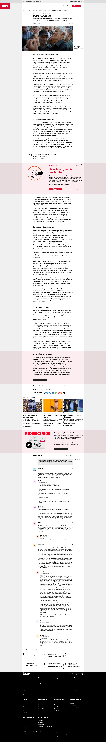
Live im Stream (57, 706)
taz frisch (40, 704)
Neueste (67, 455)
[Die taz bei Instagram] (82, 674)
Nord (24, 693)
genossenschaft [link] (73, 1)
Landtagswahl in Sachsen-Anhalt (44, 686)
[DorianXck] (34, 469)
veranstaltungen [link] (29, 1)
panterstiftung (73, 689)
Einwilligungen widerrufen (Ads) (61, 736)
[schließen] (82, 165)
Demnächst (56, 703)
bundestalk (25, 703)
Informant (56, 734)
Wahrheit (25, 695)
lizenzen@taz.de (31, 733)
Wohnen (40, 689)
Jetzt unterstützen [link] (40, 380)
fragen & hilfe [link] (38, 1)
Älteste (71, 455)
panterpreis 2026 (73, 691)
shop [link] (34, 1)
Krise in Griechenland (40, 10)
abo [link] (69, 1)
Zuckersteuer (41, 681)
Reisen (24, 721)
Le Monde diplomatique (75, 707)
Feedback (40, 720)
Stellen (55, 687)
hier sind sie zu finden (47, 463)
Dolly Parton (41, 691)
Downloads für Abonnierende (45, 726)
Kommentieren (42, 389)
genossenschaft (73, 683)
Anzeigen (25, 727)
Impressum (68, 734)
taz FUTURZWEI (73, 705)
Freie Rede (25, 710)
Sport (24, 689)
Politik (29, 10)
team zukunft (41, 703)
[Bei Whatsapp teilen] (56, 393)
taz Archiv (72, 709)
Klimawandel (41, 693)
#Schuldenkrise (67, 385)
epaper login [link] (80, 1)
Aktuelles (56, 681)
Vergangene (57, 708)
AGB (72, 734)
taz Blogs (72, 703)
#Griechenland (51, 385)
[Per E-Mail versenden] (45, 393)
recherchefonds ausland (75, 687)
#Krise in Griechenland (42, 385)
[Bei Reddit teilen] (61, 393)
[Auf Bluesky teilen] (50, 393)
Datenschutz (62, 734)
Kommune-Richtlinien (72, 732)
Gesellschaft (25, 685)
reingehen (25, 712)
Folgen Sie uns (72, 673)
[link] (26, 6)
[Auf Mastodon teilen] (47, 393)
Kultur (24, 687)
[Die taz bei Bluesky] (79, 674)
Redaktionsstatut (63, 732)
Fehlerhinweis (48, 389)
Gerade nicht (77, 165)
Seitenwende (76, 734)
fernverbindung (26, 704)
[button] (83, 6)
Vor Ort (55, 704)
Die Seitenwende (58, 685)
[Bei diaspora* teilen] (59, 393)
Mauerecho (25, 708)
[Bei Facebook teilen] (53, 393)
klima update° (26, 706)
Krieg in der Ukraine (42, 683)
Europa (33, 10)
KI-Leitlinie (80, 732)
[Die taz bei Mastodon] (77, 674)
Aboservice (40, 722)
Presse (55, 689)
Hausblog (56, 683)
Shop (24, 725)
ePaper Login (41, 724)
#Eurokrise (61, 385)
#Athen (56, 385)
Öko (23, 683)
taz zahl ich (72, 685)
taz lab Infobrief (41, 708)
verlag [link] (24, 1)
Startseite (24, 10)
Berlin (24, 691)
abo (70, 681)
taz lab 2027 (56, 710)
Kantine (24, 723)
